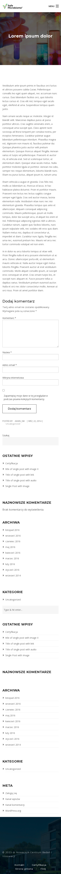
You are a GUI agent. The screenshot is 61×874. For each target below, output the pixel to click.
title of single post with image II (21, 469)
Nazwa (7, 352)
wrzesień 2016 (13, 535)
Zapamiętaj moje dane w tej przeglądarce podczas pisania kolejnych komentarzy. (26, 397)
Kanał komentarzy (15, 804)
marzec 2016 (12, 558)
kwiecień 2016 (12, 552)
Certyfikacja (11, 463)
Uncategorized (13, 423)
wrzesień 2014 (13, 575)
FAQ (43, 868)
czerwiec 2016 (12, 541)
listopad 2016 (12, 530)
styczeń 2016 (12, 569)
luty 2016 (10, 564)
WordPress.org (13, 810)
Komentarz (9, 318)
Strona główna (24, 868)
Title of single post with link (19, 474)
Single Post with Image (17, 486)
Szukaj (5, 435)
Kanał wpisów (12, 799)
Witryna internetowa (13, 377)
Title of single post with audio (20, 480)
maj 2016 (10, 547)
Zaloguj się (11, 793)
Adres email (9, 365)
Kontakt (19, 865)
